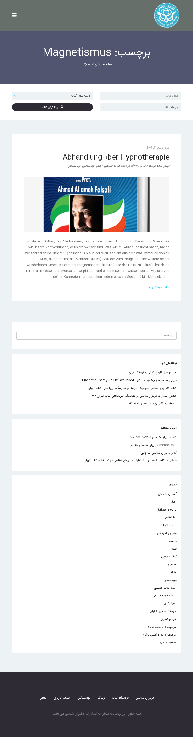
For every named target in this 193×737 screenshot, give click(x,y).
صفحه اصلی (103, 65)
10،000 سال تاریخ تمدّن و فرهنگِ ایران (153, 372)
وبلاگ (101, 698)
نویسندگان (74, 166)
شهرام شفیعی (168, 619)
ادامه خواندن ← (158, 287)
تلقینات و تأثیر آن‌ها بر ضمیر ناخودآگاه (153, 403)
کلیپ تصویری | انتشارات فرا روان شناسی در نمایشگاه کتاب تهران (124, 460)
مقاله (173, 572)
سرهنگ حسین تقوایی (163, 611)
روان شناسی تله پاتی (141, 445)
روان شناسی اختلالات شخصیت (148, 437)
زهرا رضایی (169, 603)
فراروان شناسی (145, 698)
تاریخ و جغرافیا (167, 509)
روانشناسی (88, 166)
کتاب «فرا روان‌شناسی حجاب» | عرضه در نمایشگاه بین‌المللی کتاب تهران (132, 388)
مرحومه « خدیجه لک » (162, 627)
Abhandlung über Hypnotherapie (116, 157)
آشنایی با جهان (167, 494)
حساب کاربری (62, 698)
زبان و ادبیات (169, 525)
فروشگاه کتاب (120, 698)
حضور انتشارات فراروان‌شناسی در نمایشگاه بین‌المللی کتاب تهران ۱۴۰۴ (134, 396)
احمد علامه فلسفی (115, 166)
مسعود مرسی (168, 642)
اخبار (99, 166)
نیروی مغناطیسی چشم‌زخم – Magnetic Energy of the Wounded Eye (129, 380)
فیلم (174, 549)
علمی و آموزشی (167, 533)
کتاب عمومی (169, 556)
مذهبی (172, 564)
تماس (43, 698)
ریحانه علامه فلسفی (165, 595)
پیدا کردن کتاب (51, 107)
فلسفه (173, 541)
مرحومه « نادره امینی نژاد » (159, 634)
